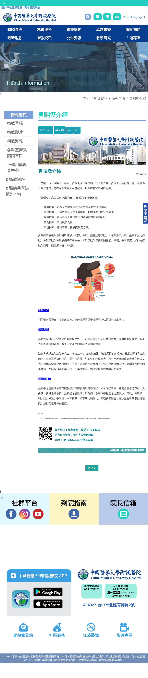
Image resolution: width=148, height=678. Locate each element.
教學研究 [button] (103, 38)
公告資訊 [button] (74, 38)
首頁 (86, 98)
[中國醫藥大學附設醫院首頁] (29, 17)
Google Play (48, 593)
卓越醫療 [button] (103, 29)
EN (117, 16)
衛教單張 (118, 98)
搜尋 (88, 17)
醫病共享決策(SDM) (17, 191)
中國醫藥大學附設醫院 (109, 574)
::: (4, 2)
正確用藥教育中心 (17, 168)
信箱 (123, 514)
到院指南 (74, 514)
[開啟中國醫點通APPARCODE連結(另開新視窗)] (21, 599)
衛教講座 (17, 179)
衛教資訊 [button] (44, 38)
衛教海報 (15, 141)
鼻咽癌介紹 (137, 98)
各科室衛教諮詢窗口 (17, 153)
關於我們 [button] (133, 29)
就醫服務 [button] (44, 29)
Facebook (11, 514)
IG (24, 514)
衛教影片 (15, 132)
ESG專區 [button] (14, 29)
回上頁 (92, 467)
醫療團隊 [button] (74, 29)
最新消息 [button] (15, 38)
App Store (48, 605)
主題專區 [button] (133, 38)
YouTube (38, 514)
